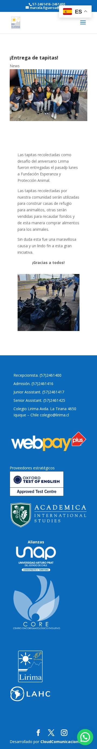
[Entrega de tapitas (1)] (48, 329)
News (15, 65)
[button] (85, 737)
